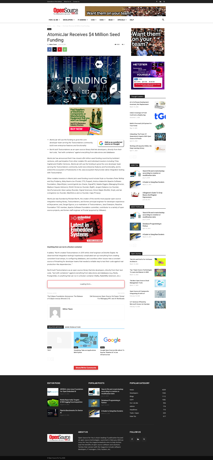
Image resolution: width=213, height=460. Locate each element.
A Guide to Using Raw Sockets (153, 182)
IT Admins (82, 20)
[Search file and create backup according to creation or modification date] (135, 173)
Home (49, 26)
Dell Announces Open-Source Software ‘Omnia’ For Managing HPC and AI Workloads (107, 297)
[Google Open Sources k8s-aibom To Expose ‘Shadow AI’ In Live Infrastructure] (112, 340)
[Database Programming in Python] (135, 226)
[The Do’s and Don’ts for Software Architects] (160, 262)
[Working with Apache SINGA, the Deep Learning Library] (160, 149)
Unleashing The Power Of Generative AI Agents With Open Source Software (140, 136)
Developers (68, 20)
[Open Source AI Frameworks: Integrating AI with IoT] (160, 294)
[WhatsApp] (65, 49)
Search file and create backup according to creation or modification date (153, 173)
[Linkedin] (160, 1)
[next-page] (52, 359)
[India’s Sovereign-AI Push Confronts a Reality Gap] (160, 115)
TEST (49, 350)
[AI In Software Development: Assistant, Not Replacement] (160, 105)
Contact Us (76, 1)
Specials (121, 20)
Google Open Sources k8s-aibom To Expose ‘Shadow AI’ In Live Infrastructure (112, 352)
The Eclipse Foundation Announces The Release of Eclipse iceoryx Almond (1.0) (65, 297)
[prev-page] (48, 359)
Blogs (59, 26)
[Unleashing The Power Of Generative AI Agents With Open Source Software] (160, 137)
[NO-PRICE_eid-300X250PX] (86, 134)
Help (132, 20)
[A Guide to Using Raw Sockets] (135, 184)
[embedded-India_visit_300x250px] (86, 244)
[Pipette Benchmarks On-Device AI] (52, 413)
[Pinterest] (59, 49)
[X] (164, 1)
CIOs (93, 20)
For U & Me (53, 20)
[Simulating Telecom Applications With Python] (86, 340)
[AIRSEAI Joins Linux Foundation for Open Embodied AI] (52, 392)
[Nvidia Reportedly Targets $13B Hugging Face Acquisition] (52, 402)
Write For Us (67, 1)
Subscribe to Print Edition (54, 1)
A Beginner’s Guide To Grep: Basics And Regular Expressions (153, 195)
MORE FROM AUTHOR (73, 327)
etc (54, 26)
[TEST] (59, 340)
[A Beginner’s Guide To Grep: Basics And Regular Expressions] (135, 194)
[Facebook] (156, 1)
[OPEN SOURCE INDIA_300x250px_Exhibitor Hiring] (147, 55)
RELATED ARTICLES (55, 327)
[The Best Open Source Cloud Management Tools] (160, 283)
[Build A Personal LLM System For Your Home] (160, 126)
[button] (163, 20)
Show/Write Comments (86, 368)
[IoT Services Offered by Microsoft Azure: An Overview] (160, 304)
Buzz (111, 20)
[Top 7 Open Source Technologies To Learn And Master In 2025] (160, 273)
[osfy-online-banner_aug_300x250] (147, 89)
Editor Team (53, 44)
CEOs (102, 20)
